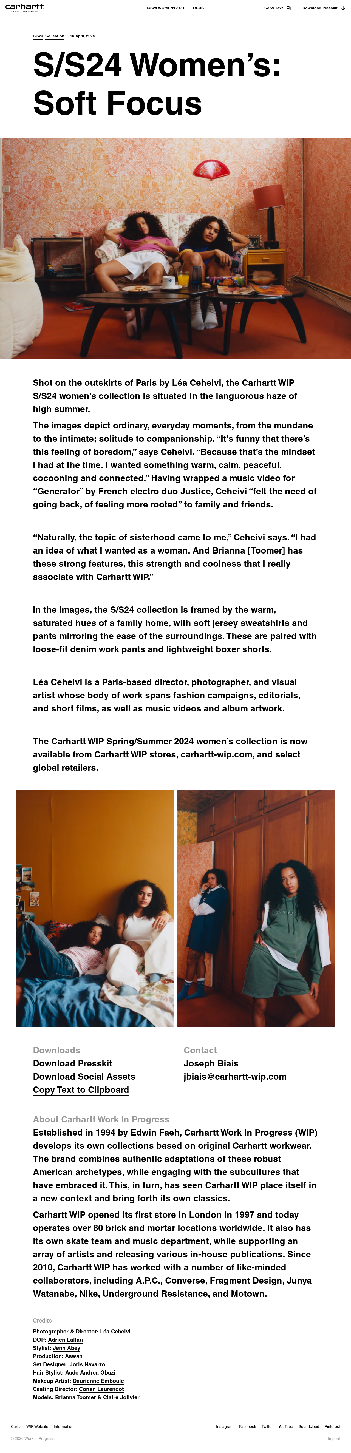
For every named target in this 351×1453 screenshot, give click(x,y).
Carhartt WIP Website (29, 1426)
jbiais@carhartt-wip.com (235, 1076)
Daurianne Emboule (98, 1381)
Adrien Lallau (65, 1339)
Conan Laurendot (101, 1389)
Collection (54, 36)
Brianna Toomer (75, 1397)
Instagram (225, 1426)
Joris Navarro (87, 1364)
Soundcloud (309, 1426)
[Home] (62, 8)
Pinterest (332, 1426)
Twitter (267, 1426)
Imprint (334, 1438)
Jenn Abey (66, 1348)
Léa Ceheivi (115, 1331)
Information (63, 1426)
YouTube (285, 1426)
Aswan (74, 1356)
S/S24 (38, 36)
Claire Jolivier (121, 1397)
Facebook (247, 1426)
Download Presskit (320, 8)
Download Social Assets (84, 1076)
